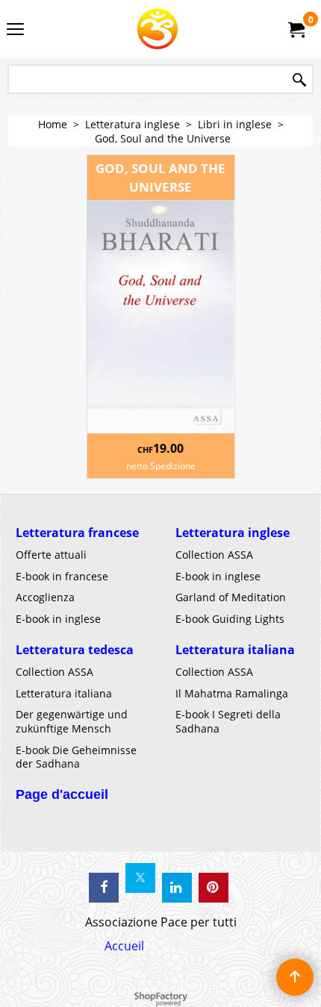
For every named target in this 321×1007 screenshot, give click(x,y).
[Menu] (15, 30)
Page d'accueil (62, 794)
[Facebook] (104, 888)
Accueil (124, 946)
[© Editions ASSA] (157, 29)
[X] (140, 878)
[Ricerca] (299, 80)
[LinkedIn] (177, 888)
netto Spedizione (161, 465)
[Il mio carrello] (295, 29)
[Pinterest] (213, 888)
